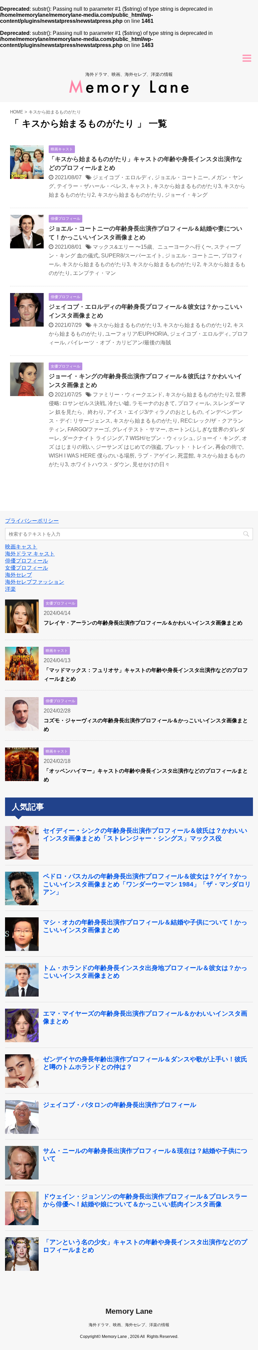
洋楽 (10, 589)
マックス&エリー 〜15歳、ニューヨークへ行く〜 (152, 247)
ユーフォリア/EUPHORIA (136, 334)
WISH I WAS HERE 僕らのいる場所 (92, 456)
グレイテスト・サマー (139, 429)
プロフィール (194, 403)
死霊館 (186, 456)
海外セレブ (18, 575)
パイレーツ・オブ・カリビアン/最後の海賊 (119, 342)
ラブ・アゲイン (156, 456)
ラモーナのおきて (153, 403)
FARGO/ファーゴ (88, 429)
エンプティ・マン (94, 273)
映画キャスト (21, 546)
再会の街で (228, 447)
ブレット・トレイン (188, 447)
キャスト (140, 186)
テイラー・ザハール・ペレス (92, 186)
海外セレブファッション (34, 582)
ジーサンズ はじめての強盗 (129, 447)
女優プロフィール (26, 568)
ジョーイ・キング (186, 195)
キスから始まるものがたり (129, 195)
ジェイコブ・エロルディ (122, 177)
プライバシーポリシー (32, 521)
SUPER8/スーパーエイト (131, 255)
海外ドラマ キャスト (30, 554)
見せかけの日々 (151, 464)
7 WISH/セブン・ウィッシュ (159, 438)
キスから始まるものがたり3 (187, 186)
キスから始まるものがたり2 (166, 264)
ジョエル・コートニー (181, 177)
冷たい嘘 (118, 403)
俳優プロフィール (26, 561)
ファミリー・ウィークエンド (128, 394)
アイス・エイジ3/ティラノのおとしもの (154, 412)
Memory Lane (129, 1311)
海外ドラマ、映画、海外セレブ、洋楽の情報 (129, 1324)
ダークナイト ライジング (92, 438)
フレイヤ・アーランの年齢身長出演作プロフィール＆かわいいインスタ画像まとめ (143, 623)
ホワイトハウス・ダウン (100, 464)
